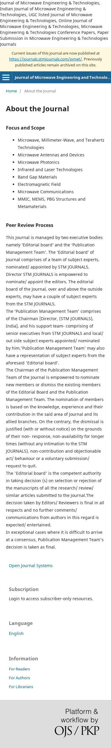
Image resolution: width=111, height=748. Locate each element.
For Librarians (21, 686)
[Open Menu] (6, 77)
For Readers (19, 669)
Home (11, 91)
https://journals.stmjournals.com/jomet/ (45, 59)
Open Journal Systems (31, 565)
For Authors (19, 677)
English (16, 633)
